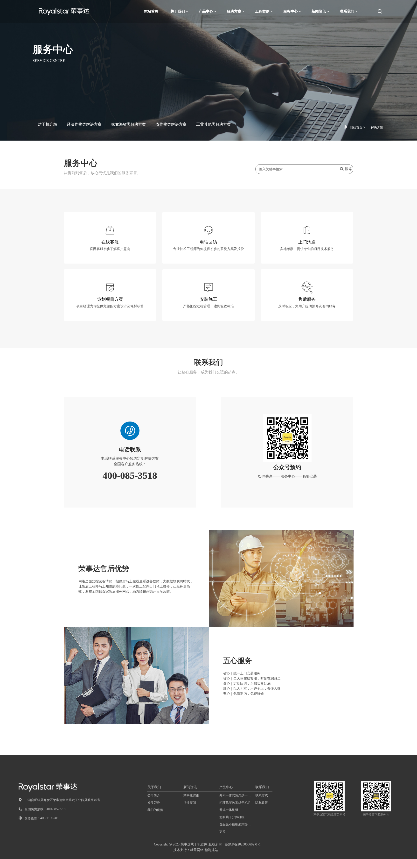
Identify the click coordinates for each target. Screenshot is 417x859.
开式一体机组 (228, 810)
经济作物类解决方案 (84, 124)
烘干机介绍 (47, 124)
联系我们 (262, 787)
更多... (224, 831)
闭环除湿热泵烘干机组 (235, 802)
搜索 (348, 169)
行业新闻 (189, 802)
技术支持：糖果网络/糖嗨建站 (195, 850)
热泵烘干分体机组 (231, 817)
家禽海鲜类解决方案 (128, 124)
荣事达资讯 (191, 795)
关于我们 (154, 787)
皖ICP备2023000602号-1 (243, 844)
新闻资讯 (190, 787)
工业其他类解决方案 (213, 124)
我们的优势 (155, 810)
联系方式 (261, 795)
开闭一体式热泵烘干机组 (236, 795)
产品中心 (226, 787)
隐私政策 (261, 802)
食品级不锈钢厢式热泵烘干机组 (236, 824)
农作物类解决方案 (171, 124)
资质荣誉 (153, 802)
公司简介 (153, 795)
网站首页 (151, 11)
